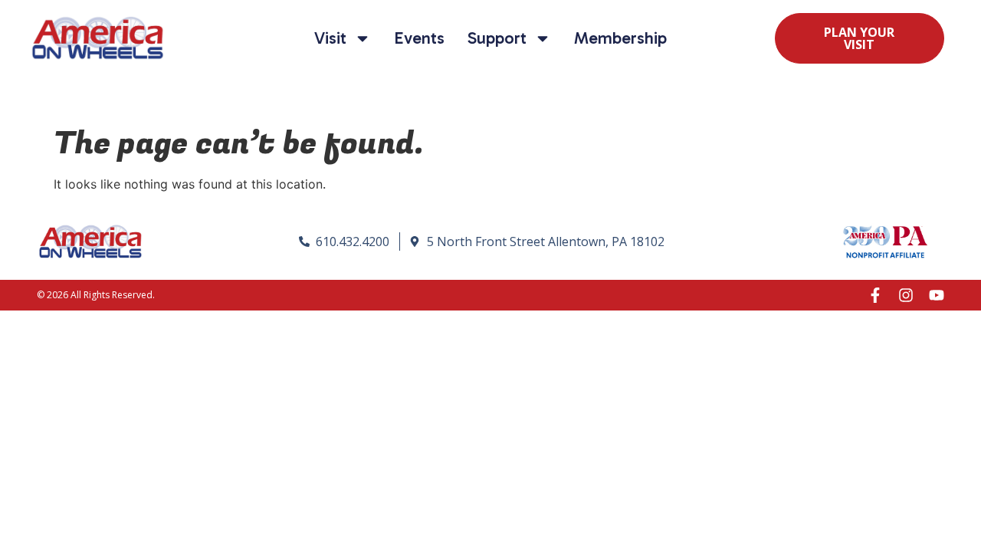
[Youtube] (936, 295)
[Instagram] (906, 295)
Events (419, 38)
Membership (620, 38)
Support (497, 38)
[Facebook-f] (875, 295)
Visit (330, 38)
